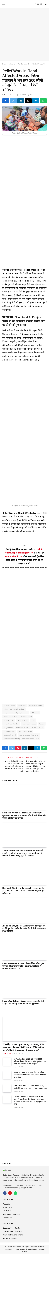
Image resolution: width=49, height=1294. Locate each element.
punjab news (8, 727)
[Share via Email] (28, 100)
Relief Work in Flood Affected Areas (29, 727)
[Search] (45, 4)
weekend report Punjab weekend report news (21, 739)
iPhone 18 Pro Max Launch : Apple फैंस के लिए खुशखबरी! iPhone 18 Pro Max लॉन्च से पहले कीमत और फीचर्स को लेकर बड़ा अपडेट (24, 815)
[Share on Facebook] (5, 100)
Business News (9, 705)
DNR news (35, 713)
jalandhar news (26, 716)
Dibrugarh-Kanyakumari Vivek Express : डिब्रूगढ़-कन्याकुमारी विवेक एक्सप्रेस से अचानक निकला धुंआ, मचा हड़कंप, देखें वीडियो (36, 766)
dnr (26, 713)
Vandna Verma (9, 95)
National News (22, 720)
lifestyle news (9, 720)
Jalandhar (12, 64)
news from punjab (29, 724)
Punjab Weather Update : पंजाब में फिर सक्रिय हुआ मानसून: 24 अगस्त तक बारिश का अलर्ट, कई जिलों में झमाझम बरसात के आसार (23, 966)
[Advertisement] (24, 34)
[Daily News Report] (24, 4)
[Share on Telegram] (35, 100)
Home (4, 64)
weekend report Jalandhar (29, 735)
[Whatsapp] (15, 1193)
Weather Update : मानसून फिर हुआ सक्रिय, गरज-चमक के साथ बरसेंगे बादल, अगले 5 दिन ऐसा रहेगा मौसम (30, 1074)
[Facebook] (5, 1193)
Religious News (9, 731)
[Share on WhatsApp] (43, 100)
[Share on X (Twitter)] (13, 100)
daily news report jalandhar (14, 709)
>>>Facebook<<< (14, 556)
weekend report (10, 735)
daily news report (36, 705)
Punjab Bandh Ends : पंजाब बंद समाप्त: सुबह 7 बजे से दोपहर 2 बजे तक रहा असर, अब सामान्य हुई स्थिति (23, 1002)
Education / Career (11, 716)
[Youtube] (10, 1193)
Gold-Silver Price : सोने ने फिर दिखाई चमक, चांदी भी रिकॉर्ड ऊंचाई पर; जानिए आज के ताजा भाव (30, 1086)
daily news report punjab (13, 713)
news (33, 720)
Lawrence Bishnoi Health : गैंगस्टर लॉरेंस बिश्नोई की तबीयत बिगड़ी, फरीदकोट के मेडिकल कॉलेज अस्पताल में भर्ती (13, 766)
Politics (41, 724)
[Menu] (3, 4)
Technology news (25, 731)
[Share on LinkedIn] (20, 100)
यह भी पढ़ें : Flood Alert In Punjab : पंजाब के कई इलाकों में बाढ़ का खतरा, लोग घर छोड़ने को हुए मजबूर (23, 320)
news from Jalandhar (11, 724)
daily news (22, 705)
